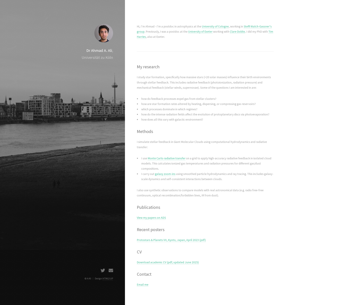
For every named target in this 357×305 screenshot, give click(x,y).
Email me (142, 284)
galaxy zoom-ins (165, 174)
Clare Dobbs (237, 31)
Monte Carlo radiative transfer (166, 158)
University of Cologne (215, 26)
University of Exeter (200, 31)
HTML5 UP (107, 278)
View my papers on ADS (151, 218)
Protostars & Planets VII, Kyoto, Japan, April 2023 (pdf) (171, 240)
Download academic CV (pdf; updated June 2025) (168, 262)
